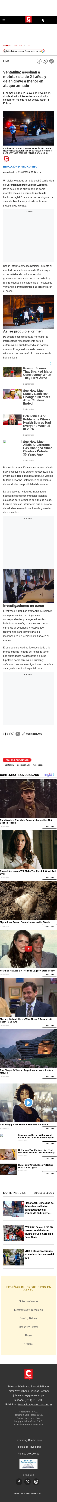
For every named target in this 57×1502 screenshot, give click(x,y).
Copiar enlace (34, 734)
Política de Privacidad (28, 1446)
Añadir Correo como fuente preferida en (24, 51)
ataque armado (23, 765)
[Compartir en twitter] (45, 61)
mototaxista (38, 765)
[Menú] (4, 20)
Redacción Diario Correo (20, 166)
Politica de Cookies (28, 1453)
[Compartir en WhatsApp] (51, 61)
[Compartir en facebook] (39, 61)
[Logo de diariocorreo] (28, 20)
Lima (6, 61)
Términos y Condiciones (28, 1440)
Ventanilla (9, 765)
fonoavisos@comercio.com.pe (35, 1404)
